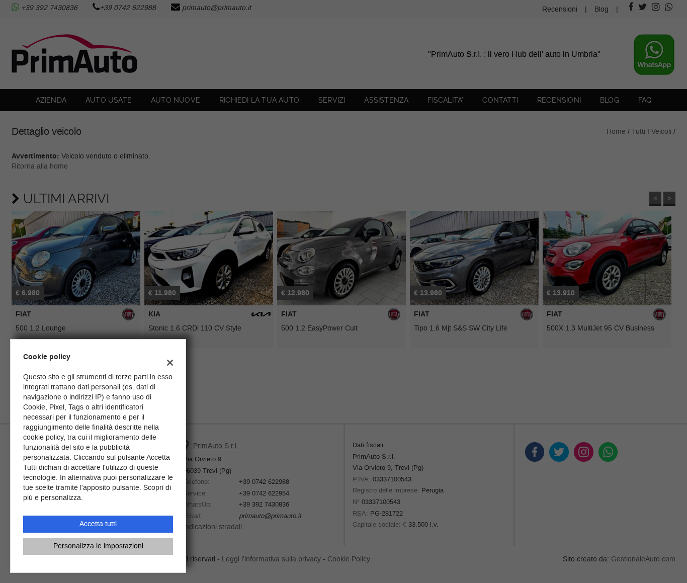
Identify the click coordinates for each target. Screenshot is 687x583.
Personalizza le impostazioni (98, 546)
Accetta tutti (98, 524)
